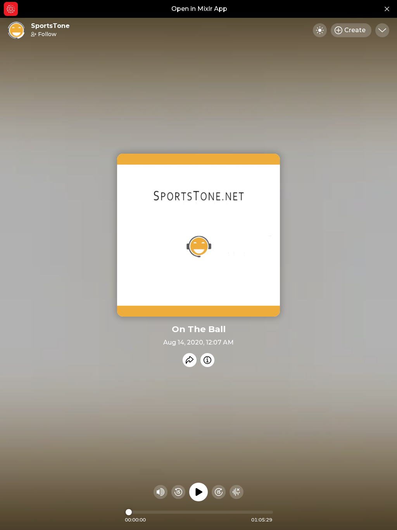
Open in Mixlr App (199, 8)
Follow (47, 34)
